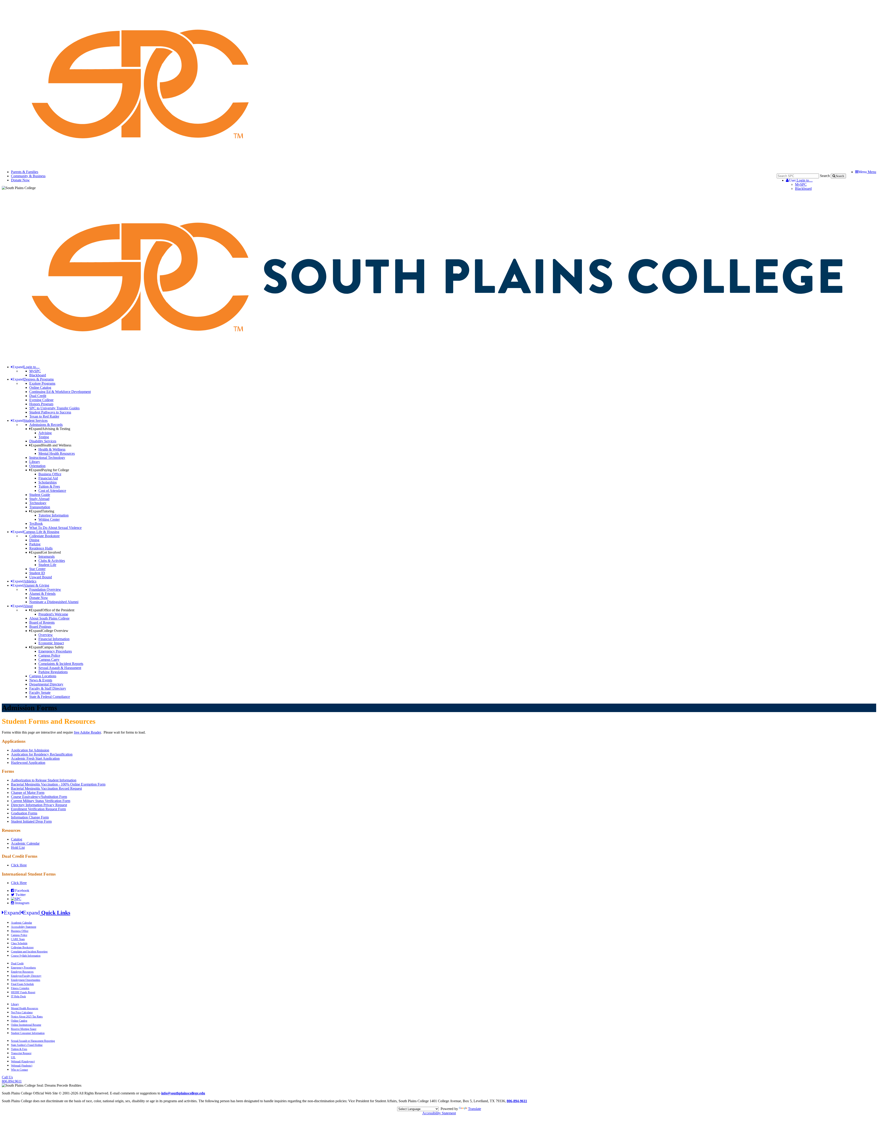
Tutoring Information (53, 515)
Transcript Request (21, 1053)
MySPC (801, 184)
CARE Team (18, 939)
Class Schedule (19, 943)
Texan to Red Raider (44, 416)
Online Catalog (40, 387)
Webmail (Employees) (23, 1061)
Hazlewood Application (28, 763)
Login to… (801, 180)
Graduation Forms (24, 813)
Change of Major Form (27, 792)
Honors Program (41, 404)
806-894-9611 (517, 1101)
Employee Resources (22, 971)
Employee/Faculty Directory (26, 975)
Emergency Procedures (55, 651)
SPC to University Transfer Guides (54, 408)
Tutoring (42, 511)
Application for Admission (30, 750)
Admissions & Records (46, 425)
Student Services (30, 420)
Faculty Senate (40, 692)
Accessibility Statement (23, 926)
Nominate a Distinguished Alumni (53, 602)
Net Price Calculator (22, 1012)
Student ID (37, 573)
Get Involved (46, 552)
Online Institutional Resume (26, 1024)
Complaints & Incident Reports (60, 664)
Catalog (16, 839)
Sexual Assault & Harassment (59, 668)
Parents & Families (24, 172)
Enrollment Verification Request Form (38, 809)
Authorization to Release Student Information (43, 780)
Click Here (19, 865)
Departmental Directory (46, 684)
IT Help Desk (18, 996)
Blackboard (803, 188)
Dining (34, 540)
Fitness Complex (20, 988)
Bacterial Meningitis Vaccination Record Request (46, 788)
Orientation (37, 466)
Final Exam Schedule (22, 984)
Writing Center (49, 519)
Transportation (39, 507)
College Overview (49, 631)
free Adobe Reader (87, 732)
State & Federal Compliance (49, 697)
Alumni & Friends (42, 594)
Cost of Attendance (52, 490)
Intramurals (46, 556)
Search (825, 176)
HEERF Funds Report (23, 992)
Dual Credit (37, 396)
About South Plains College (49, 618)
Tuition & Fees (49, 486)
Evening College (41, 400)
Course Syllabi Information (25, 955)
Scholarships (47, 482)
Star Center (37, 569)
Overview (45, 635)
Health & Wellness (51, 449)
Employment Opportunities (25, 980)
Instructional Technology (47, 458)
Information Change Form (30, 817)
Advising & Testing (50, 429)
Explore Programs (42, 383)
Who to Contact (19, 1069)
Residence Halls (41, 548)
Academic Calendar (25, 843)
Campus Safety (47, 647)
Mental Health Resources (56, 453)
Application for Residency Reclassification (41, 754)
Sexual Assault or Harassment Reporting (33, 1040)
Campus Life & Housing (35, 532)
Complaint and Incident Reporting (29, 951)
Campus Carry (48, 659)
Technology (37, 503)
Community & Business (28, 176)
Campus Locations (42, 676)
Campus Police (49, 655)
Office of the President (52, 610)
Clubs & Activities (51, 561)
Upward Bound (40, 577)
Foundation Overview (45, 589)
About (22, 606)
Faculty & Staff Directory (47, 688)
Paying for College (50, 470)
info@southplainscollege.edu (183, 1093)
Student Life (47, 565)
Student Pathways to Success (50, 412)
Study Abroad (39, 499)
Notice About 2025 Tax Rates (27, 1016)
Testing (43, 437)
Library (34, 462)
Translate (474, 1109)
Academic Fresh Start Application (35, 758)
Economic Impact (51, 643)
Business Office (49, 474)
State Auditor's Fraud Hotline (27, 1045)
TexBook (36, 523)
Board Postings (40, 626)
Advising (45, 433)
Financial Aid (48, 478)
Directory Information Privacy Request (39, 805)
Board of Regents (42, 622)
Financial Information (54, 639)
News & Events (40, 680)
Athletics (24, 581)
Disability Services (42, 441)
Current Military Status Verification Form (40, 801)
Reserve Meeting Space (23, 1029)
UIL (13, 1057)
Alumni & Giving (30, 585)
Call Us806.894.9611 (12, 1079)
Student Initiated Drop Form (31, 821)
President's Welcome (53, 614)
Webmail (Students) (21, 1065)
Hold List (18, 847)
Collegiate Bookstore (44, 536)
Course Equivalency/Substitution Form (39, 797)
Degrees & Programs (33, 379)
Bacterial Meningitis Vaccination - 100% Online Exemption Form (58, 784)
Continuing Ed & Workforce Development (60, 392)
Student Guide (39, 495)
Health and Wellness (51, 445)
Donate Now (20, 180)
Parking (34, 544)
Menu (867, 172)
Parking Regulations (53, 672)
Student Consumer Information (28, 1033)
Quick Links (37, 913)
